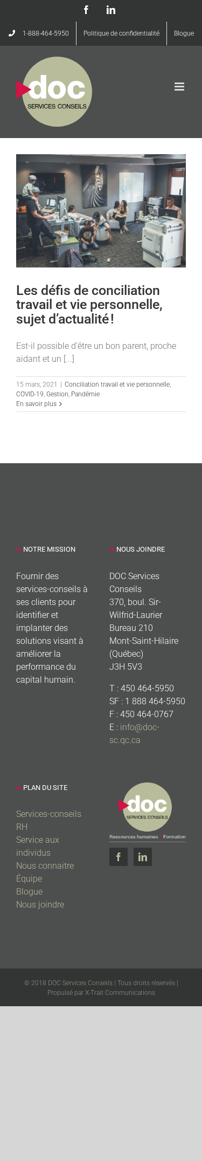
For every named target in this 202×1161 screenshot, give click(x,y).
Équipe (29, 879)
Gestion (57, 394)
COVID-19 (30, 394)
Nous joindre (40, 904)
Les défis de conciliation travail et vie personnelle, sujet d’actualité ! (89, 305)
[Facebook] (118, 857)
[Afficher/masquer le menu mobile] (180, 86)
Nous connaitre (45, 866)
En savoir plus (36, 404)
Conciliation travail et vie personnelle (117, 384)
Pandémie (85, 394)
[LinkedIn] (143, 857)
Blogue (29, 892)
